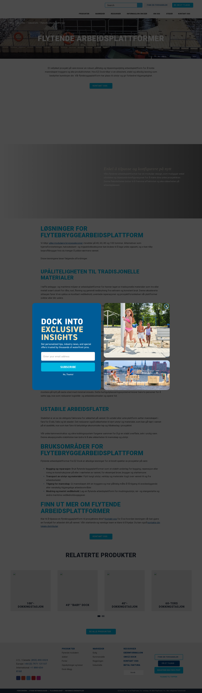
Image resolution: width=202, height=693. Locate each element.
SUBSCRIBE (68, 367)
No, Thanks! (68, 374)
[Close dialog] (166, 306)
